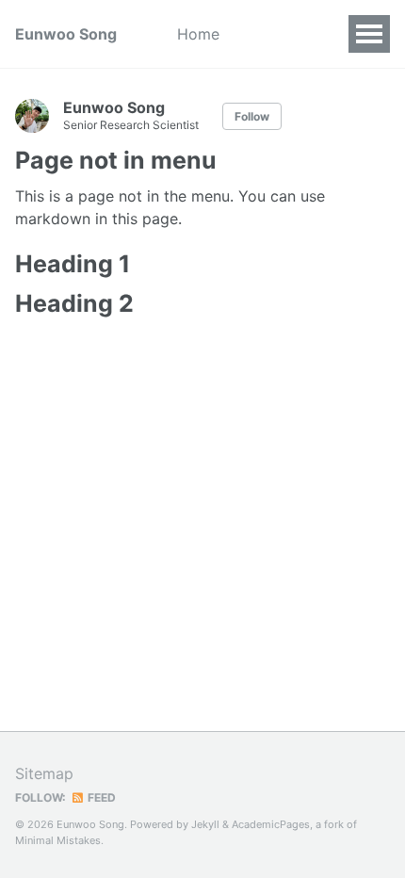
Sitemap (44, 773)
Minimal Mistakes (58, 840)
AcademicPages (271, 824)
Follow (252, 116)
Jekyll (205, 824)
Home (198, 33)
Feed (100, 797)
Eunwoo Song (66, 33)
